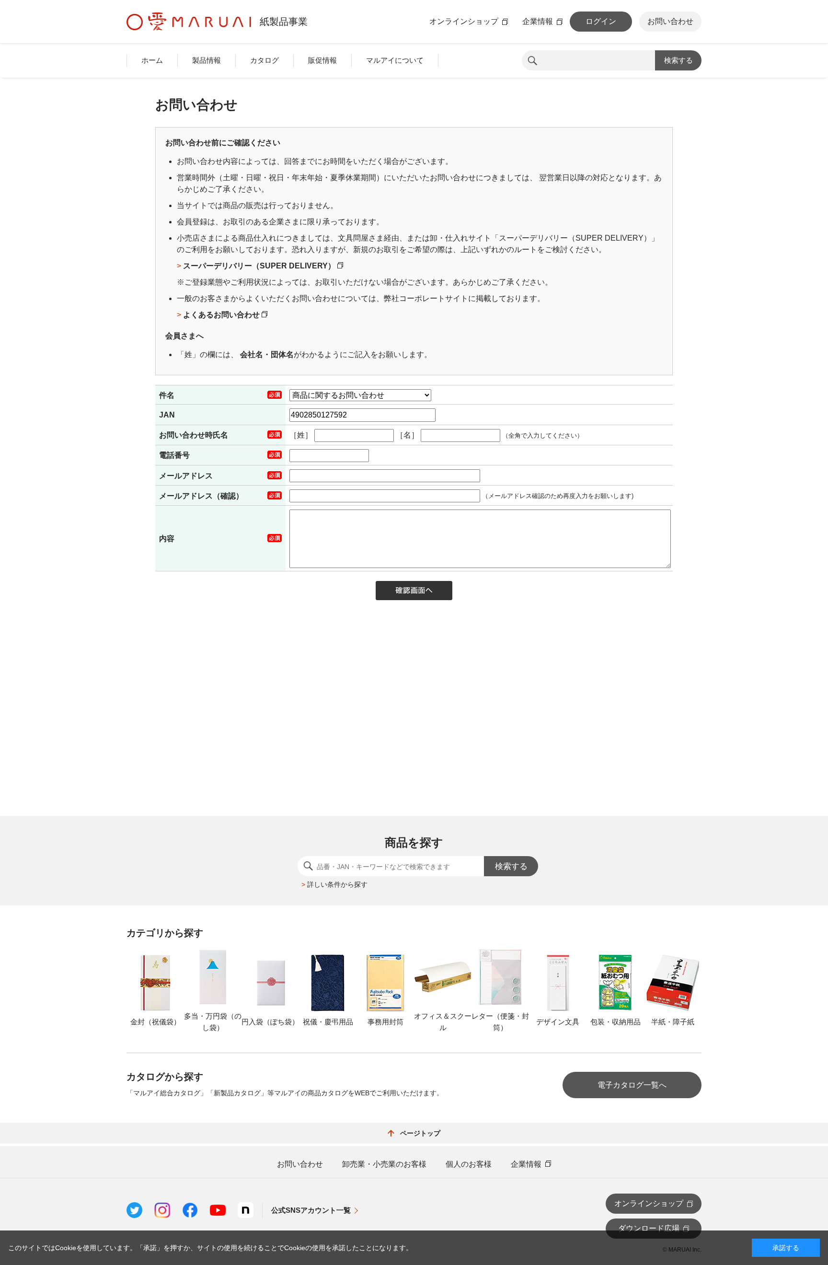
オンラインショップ (463, 21)
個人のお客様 (469, 1164)
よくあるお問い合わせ (222, 315)
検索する (678, 60)
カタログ (264, 60)
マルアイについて (395, 60)
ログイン (601, 21)
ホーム (152, 60)
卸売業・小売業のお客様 (384, 1164)
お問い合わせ (670, 21)
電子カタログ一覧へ (632, 1085)
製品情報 (206, 60)
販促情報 (322, 60)
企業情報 (537, 21)
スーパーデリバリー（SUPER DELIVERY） (260, 266)
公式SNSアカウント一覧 (311, 1210)
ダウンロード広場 (648, 1228)
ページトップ (420, 1133)
